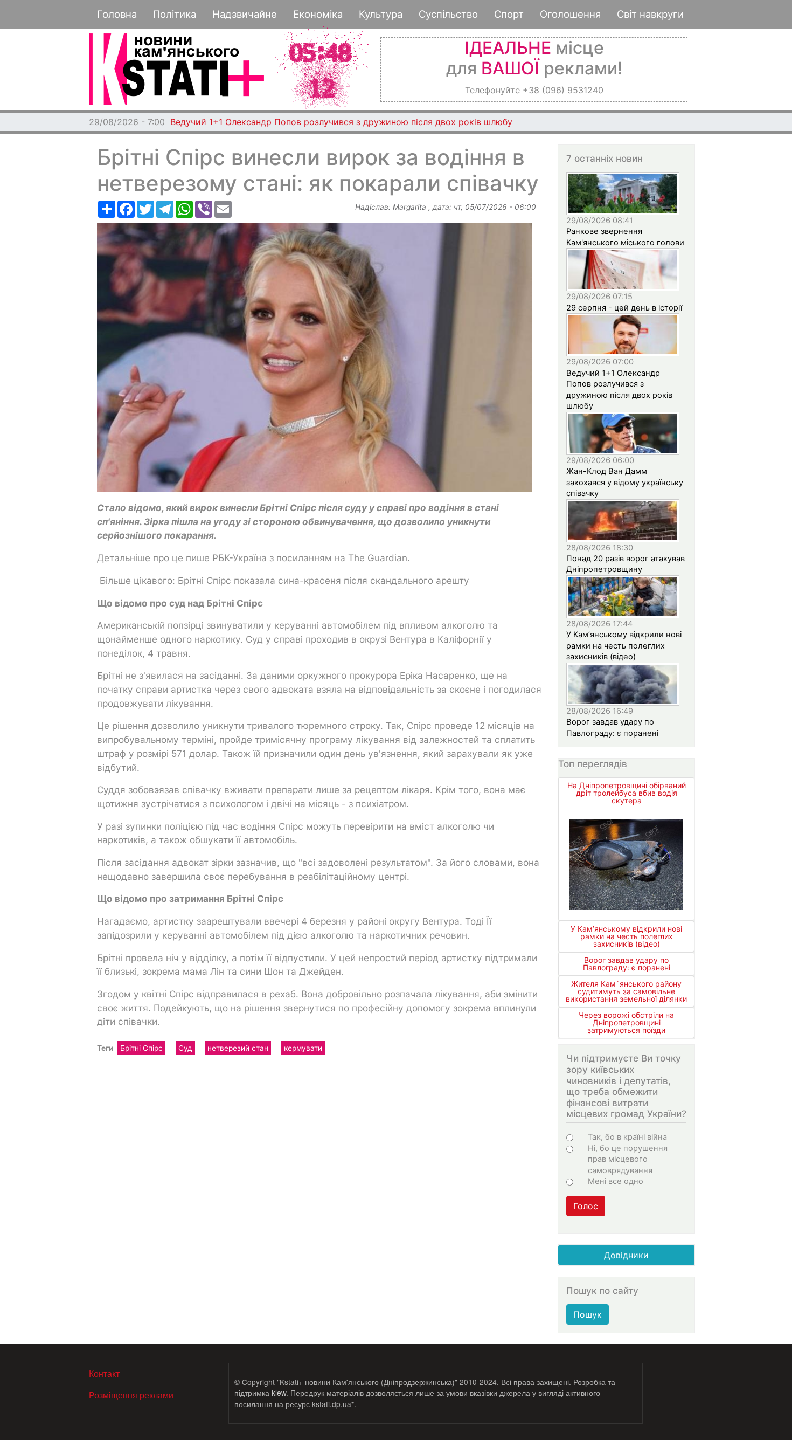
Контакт (104, 1373)
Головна (117, 14)
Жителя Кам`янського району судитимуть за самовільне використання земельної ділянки (626, 991)
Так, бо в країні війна (627, 1137)
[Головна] (176, 69)
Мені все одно (615, 1181)
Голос (585, 1206)
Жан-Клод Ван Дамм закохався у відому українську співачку (302, 121)
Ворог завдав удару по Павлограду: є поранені (626, 963)
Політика (174, 14)
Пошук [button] (587, 1314)
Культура (380, 14)
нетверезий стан (237, 1048)
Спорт (509, 14)
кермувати (303, 1048)
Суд (185, 1048)
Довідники (626, 1255)
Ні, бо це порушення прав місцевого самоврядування (628, 1159)
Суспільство (448, 14)
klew (279, 1392)
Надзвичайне (244, 14)
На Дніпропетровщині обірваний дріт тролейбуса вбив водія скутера (626, 793)
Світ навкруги (650, 14)
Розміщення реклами (131, 1395)
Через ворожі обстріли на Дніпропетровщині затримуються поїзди (626, 1022)
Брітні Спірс (141, 1048)
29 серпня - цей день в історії (624, 308)
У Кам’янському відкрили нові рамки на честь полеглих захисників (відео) (624, 646)
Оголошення (570, 14)
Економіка (318, 14)
